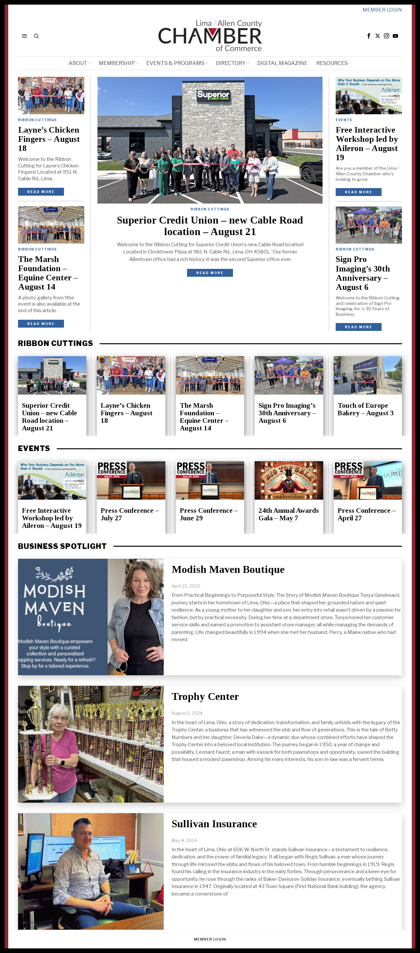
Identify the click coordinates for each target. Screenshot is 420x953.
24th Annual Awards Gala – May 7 (289, 514)
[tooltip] (369, 36)
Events (344, 120)
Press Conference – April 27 (367, 514)
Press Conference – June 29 (209, 514)
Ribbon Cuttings (210, 209)
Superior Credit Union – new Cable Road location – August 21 (210, 226)
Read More (210, 273)
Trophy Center (205, 696)
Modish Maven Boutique (228, 569)
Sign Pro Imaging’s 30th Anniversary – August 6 (363, 273)
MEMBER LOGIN (382, 10)
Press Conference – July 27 (130, 514)
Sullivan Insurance (214, 824)
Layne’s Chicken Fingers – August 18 (49, 139)
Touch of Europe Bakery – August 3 (366, 409)
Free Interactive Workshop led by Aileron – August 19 (367, 143)
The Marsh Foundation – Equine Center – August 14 (48, 273)
